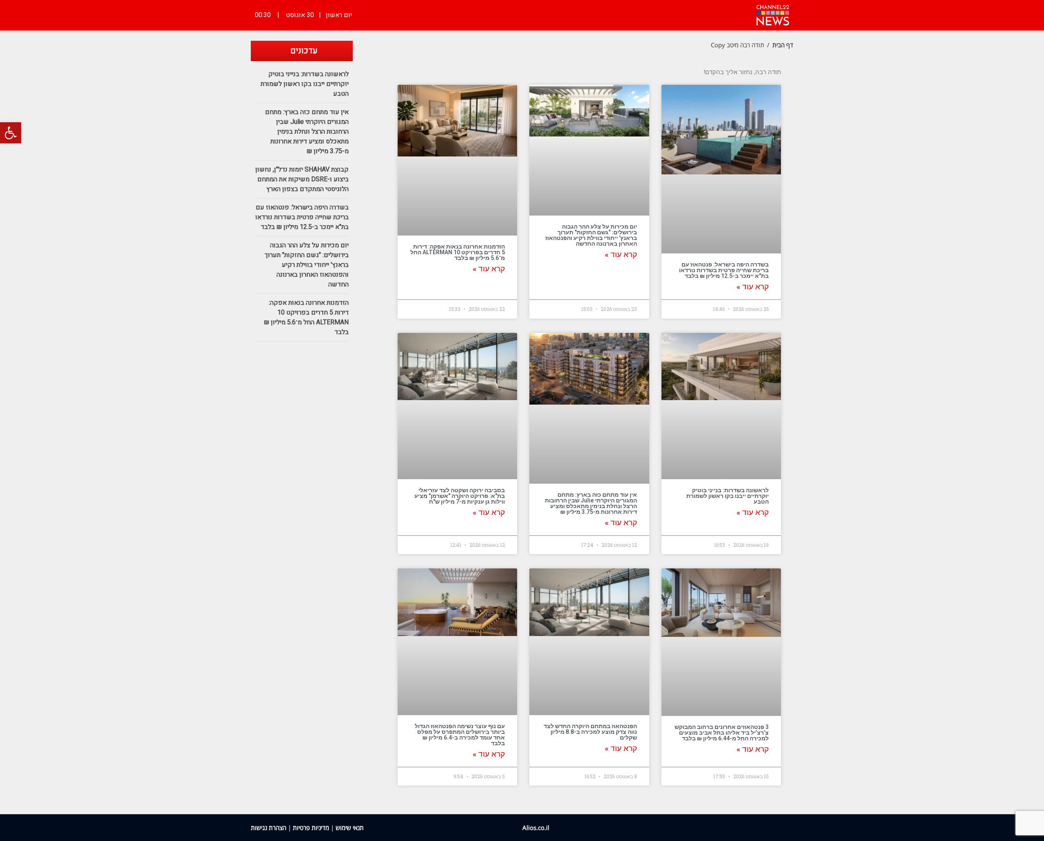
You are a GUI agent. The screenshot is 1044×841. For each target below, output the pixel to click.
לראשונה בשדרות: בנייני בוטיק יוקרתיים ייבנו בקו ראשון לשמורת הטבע (727, 496)
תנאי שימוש (350, 827)
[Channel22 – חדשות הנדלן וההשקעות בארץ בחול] (772, 14)
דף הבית (782, 45)
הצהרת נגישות (268, 827)
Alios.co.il (535, 827)
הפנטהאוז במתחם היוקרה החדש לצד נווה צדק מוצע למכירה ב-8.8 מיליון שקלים (590, 732)
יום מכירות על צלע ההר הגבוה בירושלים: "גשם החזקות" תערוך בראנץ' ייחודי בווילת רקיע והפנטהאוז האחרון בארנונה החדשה (591, 235)
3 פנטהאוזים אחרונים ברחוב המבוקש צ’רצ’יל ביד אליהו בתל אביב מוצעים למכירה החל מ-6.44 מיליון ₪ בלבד (722, 733)
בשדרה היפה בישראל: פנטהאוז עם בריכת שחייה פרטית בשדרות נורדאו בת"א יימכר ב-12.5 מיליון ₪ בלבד (724, 270)
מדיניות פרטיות (311, 827)
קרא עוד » (753, 286)
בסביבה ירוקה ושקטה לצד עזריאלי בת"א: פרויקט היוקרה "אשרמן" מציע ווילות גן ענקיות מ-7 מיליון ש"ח (459, 496)
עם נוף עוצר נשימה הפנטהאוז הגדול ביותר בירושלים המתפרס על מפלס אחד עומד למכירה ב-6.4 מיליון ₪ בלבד (460, 734)
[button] (10, 132)
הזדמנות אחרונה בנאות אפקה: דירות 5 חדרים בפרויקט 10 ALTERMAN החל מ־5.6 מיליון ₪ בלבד (457, 252)
